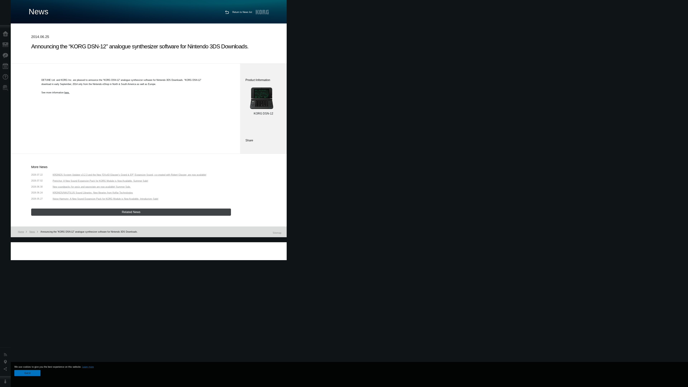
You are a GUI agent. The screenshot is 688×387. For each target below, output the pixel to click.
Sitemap (277, 232)
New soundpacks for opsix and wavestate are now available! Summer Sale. (92, 186)
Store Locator (6, 87)
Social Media (6, 369)
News (6, 354)
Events (6, 66)
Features (6, 55)
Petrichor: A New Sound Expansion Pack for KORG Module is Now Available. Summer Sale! (100, 181)
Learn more (88, 367)
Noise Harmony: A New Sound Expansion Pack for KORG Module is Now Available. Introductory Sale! (105, 198)
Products (6, 44)
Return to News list (242, 12)
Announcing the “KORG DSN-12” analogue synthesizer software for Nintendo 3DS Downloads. (89, 231)
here (66, 92)
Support (6, 77)
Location (6, 362)
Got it (27, 373)
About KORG (6, 381)
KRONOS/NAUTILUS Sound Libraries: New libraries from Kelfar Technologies (93, 192)
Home (6, 34)
